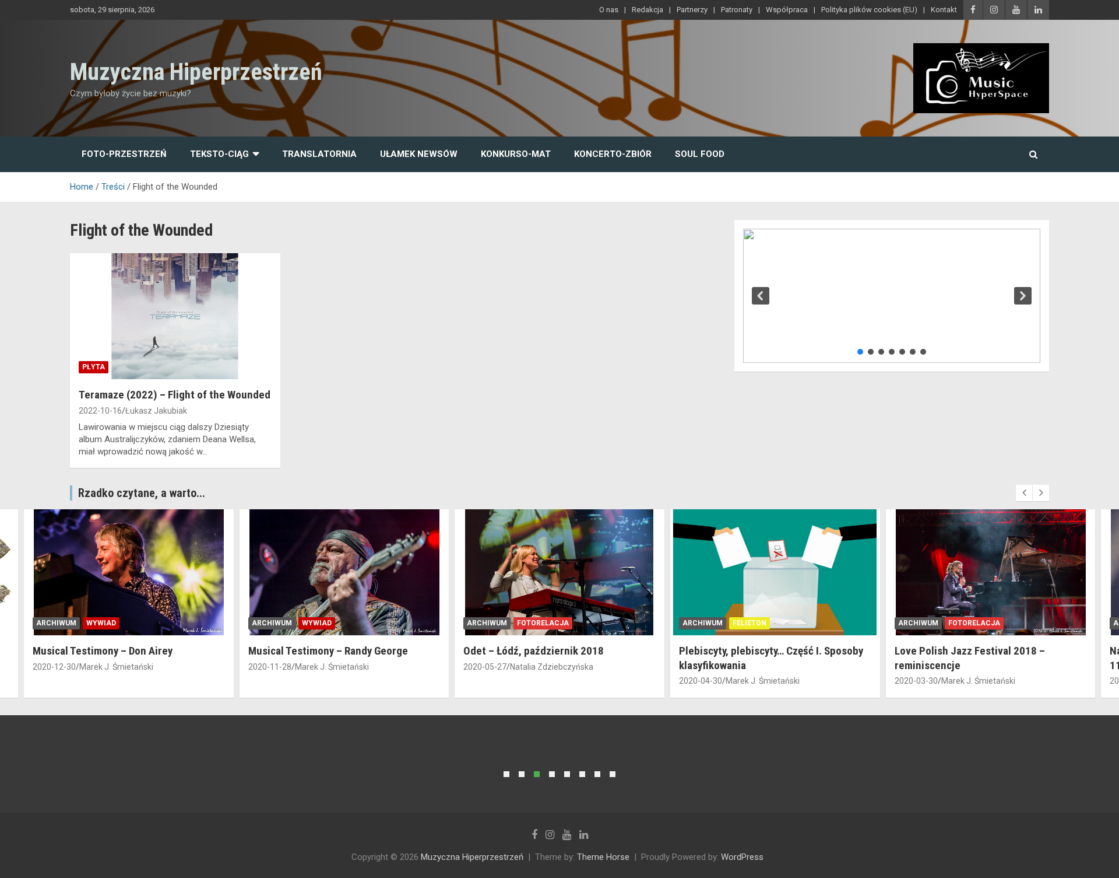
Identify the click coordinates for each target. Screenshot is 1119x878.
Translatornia (319, 154)
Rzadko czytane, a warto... (141, 493)
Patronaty (736, 9)
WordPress (742, 857)
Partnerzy (692, 9)
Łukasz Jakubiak (156, 410)
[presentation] (1024, 493)
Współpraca (787, 9)
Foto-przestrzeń (124, 154)
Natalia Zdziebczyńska (551, 666)
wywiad (101, 623)
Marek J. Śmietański (116, 666)
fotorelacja (543, 623)
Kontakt (944, 9)
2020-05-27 (484, 666)
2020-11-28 (269, 666)
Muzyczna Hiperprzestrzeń (196, 72)
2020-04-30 (700, 680)
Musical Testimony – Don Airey (103, 650)
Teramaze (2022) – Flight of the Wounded (174, 394)
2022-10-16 (100, 410)
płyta (93, 367)
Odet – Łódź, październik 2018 (533, 650)
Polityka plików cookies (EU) (869, 9)
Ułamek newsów (419, 154)
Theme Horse (603, 857)
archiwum (56, 623)
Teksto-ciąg (219, 154)
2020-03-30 (916, 680)
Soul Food (699, 154)
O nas (608, 9)
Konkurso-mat (516, 154)
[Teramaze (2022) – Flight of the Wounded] (175, 316)
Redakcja (647, 9)
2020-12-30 (54, 666)
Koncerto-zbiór (613, 154)
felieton (749, 623)
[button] (760, 296)
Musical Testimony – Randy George (328, 650)
